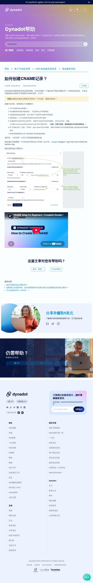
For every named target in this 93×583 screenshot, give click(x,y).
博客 (66, 363)
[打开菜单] (85, 10)
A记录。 (41, 93)
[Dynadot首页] (13, 10)
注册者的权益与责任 (60, 565)
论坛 (41, 363)
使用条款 (37, 565)
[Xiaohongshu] (18, 407)
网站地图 (52, 500)
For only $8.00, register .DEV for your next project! (45, 2)
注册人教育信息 (47, 565)
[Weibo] (14, 407)
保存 (85, 85)
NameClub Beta (55, 472)
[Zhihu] (24, 407)
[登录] (71, 10)
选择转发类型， (60, 121)
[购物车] (77, 10)
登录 (11, 108)
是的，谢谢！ (38, 269)
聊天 (18, 363)
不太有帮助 (55, 269)
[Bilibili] (21, 407)
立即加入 (79, 409)
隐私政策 (29, 565)
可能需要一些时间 (19, 137)
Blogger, (54, 142)
